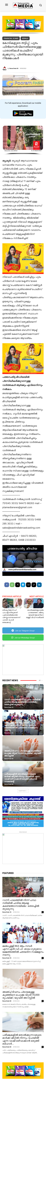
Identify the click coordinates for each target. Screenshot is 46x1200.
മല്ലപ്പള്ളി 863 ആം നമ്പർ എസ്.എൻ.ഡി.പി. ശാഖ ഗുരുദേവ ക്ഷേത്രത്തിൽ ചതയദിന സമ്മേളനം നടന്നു (21, 726)
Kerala (25, 38)
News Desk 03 (13, 68)
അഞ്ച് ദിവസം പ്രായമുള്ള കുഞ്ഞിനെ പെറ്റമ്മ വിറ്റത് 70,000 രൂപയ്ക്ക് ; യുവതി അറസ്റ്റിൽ (22, 753)
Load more (22, 791)
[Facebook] (6, 584)
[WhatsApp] (12, 584)
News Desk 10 (8, 707)
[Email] (28, 584)
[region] (23, 25)
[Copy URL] (33, 584)
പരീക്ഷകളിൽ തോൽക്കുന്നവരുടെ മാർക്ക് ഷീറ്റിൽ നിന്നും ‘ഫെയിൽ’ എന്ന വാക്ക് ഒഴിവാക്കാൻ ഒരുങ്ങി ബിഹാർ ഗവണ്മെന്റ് (22, 778)
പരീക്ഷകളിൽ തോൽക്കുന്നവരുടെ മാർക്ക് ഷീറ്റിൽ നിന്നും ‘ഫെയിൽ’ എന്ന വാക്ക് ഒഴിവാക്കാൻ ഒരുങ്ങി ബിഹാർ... (21, 1039)
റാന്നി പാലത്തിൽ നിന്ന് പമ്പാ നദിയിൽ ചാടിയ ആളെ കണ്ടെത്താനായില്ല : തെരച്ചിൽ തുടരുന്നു (22, 702)
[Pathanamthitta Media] (23, 5)
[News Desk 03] (5, 68)
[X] (17, 584)
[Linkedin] (39, 584)
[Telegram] (23, 584)
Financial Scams (11, 38)
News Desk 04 (8, 758)
